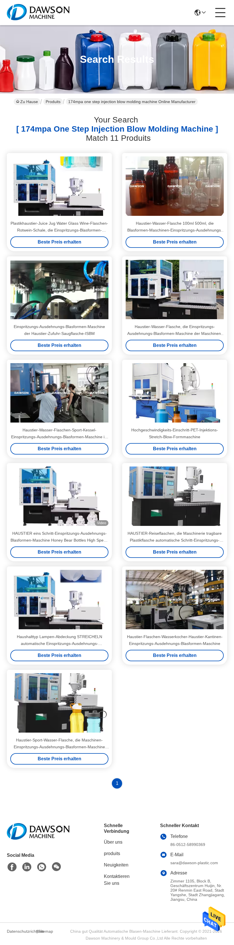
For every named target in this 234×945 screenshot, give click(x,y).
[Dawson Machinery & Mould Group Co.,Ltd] (38, 12)
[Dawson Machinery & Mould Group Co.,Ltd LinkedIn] (27, 867)
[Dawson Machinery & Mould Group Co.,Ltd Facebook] (12, 867)
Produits (53, 101)
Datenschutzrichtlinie (21, 931)
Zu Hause (29, 101)
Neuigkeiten (116, 864)
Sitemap (45, 931)
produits (112, 853)
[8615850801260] (42, 867)
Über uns (113, 842)
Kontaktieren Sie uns (117, 880)
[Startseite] (38, 838)
